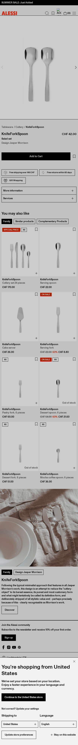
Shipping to (9, 715)
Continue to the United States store (24, 697)
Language (46, 715)
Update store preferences (19, 734)
